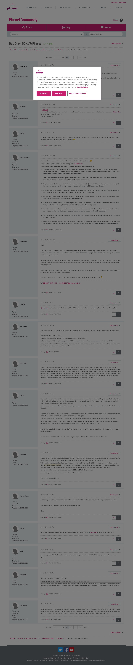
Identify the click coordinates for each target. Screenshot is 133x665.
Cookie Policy (82, 87)
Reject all (58, 93)
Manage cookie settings (77, 93)
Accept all (43, 93)
